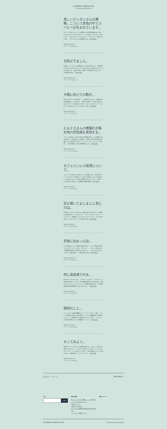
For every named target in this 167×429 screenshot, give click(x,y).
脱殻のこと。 (73, 308)
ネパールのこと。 (73, 46)
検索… (44, 396)
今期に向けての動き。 (79, 94)
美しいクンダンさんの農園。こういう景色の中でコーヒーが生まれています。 (83, 23)
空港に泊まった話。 (78, 241)
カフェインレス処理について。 (79, 413)
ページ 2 (54, 376)
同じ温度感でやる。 (78, 274)
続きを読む (93, 39)
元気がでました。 (76, 61)
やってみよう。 (75, 341)
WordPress (121, 422)
